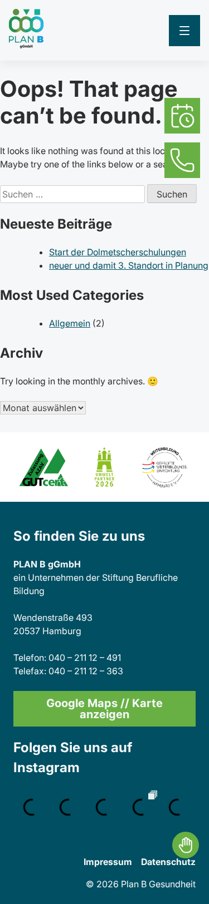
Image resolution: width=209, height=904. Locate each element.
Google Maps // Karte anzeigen (104, 708)
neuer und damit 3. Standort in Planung (128, 265)
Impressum (108, 861)
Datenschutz (168, 861)
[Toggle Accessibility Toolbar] (185, 845)
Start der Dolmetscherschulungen (117, 252)
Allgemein (69, 323)
